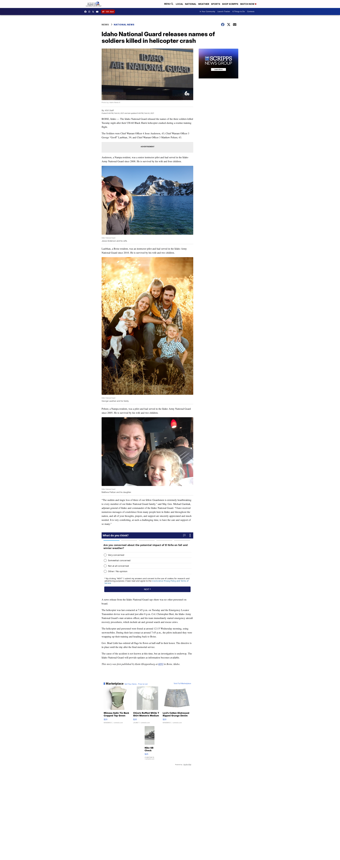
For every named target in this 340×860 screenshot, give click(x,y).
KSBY (93, 12)
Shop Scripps (230, 4)
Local (179, 4)
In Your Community (207, 11)
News (105, 24)
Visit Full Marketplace (182, 683)
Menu (167, 4)
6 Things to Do (239, 11)
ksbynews (86, 12)
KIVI (160, 664)
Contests (250, 11)
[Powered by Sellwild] (187, 765)
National (190, 4)
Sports (215, 4)
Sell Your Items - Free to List (136, 684)
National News (124, 24)
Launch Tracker (224, 11)
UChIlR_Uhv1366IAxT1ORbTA (98, 12)
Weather (203, 4)
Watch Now (247, 4)
